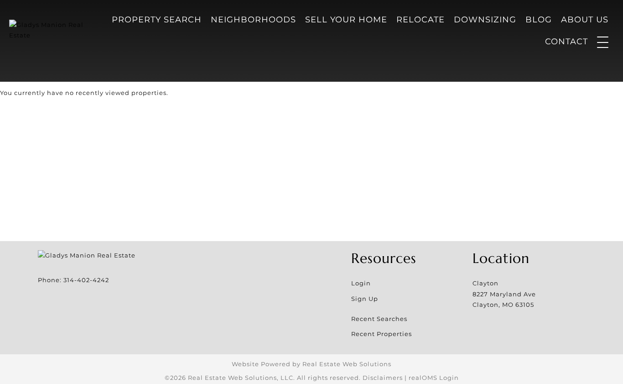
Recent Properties (381, 333)
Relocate (420, 20)
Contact (566, 42)
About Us (584, 20)
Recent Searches (379, 318)
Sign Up (364, 298)
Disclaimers (383, 377)
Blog (538, 20)
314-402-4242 (86, 280)
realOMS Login (434, 377)
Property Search (157, 20)
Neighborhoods (253, 20)
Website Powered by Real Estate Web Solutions (311, 364)
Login (361, 283)
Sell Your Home (346, 20)
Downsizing (485, 20)
